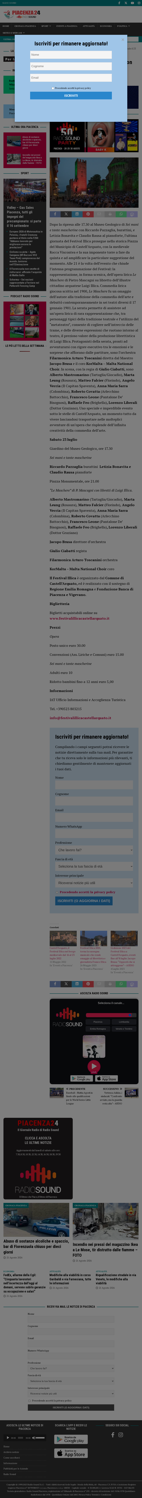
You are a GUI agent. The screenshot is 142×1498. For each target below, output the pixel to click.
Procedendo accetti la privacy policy (73, 88)
